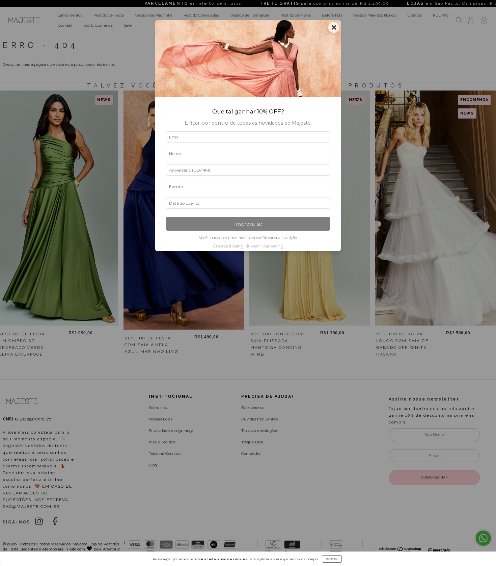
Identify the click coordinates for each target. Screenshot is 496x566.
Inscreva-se (248, 224)
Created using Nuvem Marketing (248, 246)
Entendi (332, 559)
